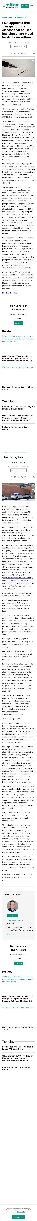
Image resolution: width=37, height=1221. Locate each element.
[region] (18, 1213)
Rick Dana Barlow (18, 462)
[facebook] (12, 53)
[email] (25, 53)
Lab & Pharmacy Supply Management (15, 17)
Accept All (18, 1217)
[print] (34, 53)
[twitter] (18, 53)
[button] (3, 5)
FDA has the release (10, 293)
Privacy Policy (21, 1212)
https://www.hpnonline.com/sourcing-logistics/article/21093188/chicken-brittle (17, 580)
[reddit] (22, 53)
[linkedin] (15, 53)
